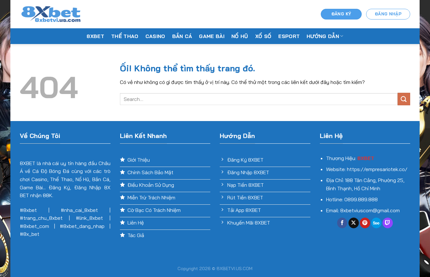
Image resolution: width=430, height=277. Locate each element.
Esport (289, 36)
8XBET (95, 36)
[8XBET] (51, 14)
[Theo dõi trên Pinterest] (365, 223)
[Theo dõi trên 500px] (376, 223)
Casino (155, 36)
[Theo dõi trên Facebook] (342, 223)
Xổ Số (263, 36)
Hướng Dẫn (323, 36)
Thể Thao (125, 36)
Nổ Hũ (239, 36)
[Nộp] (404, 99)
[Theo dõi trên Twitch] (387, 223)
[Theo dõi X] (353, 223)
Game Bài (211, 36)
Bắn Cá (182, 36)
